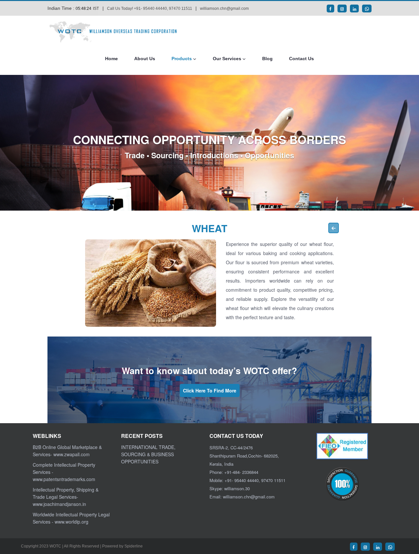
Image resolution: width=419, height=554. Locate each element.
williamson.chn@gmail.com (224, 8)
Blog (267, 58)
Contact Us (301, 58)
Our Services (227, 58)
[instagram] (342, 8)
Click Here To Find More (209, 390)
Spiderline (133, 546)
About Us (144, 58)
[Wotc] (116, 31)
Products (182, 58)
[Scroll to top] (404, 523)
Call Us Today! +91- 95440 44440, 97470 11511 (149, 8)
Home (111, 58)
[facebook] (330, 8)
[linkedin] (354, 8)
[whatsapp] (367, 8)
